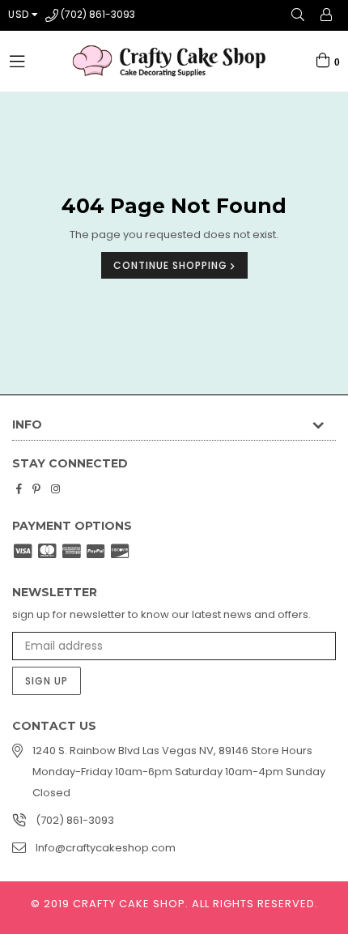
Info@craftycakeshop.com (106, 847)
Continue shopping (172, 265)
